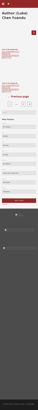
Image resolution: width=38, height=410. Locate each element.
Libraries (4, 178)
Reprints (4, 188)
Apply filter (19, 200)
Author (3, 169)
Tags (3, 151)
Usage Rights (30, 404)
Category (4, 123)
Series (3, 141)
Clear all (4, 204)
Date (3, 132)
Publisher (4, 160)
